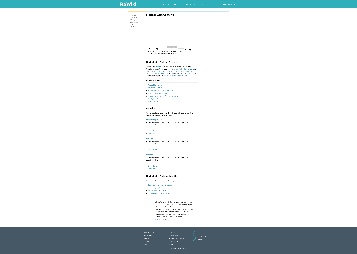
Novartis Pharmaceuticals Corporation (161, 91)
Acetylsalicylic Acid (169, 76)
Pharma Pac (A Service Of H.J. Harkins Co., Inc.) (164, 96)
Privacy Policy (173, 241)
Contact (171, 244)
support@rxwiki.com (160, 219)
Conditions (198, 4)
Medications (186, 4)
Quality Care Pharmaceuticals (158, 99)
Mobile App (172, 232)
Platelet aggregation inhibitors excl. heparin (161, 71)
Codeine (158, 67)
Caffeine (180, 76)
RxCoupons (211, 4)
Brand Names (153, 131)
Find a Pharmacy (157, 4)
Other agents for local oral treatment (182, 69)
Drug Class (152, 134)
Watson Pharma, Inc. (155, 102)
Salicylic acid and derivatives (187, 71)
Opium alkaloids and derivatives (157, 73)
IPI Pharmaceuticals (155, 88)
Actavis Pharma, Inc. (155, 85)
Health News (172, 4)
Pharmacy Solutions (227, 4)
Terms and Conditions (176, 238)
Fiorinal (192, 73)
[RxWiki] (128, 4)
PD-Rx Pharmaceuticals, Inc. (157, 93)
